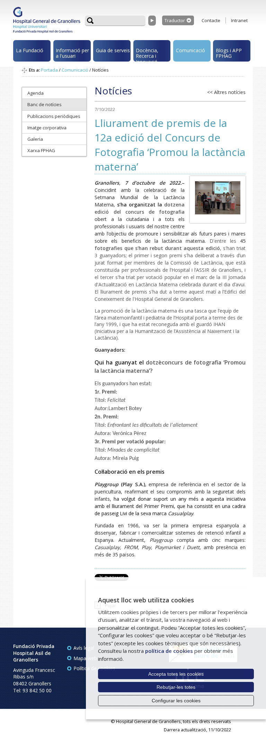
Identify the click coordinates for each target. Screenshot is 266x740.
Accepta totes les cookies (176, 674)
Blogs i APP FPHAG (229, 53)
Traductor (175, 20)
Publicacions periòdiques (53, 116)
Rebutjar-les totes (176, 687)
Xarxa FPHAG (41, 150)
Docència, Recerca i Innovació (147, 54)
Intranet (239, 20)
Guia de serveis (113, 50)
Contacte (211, 20)
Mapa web (85, 658)
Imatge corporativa (46, 127)
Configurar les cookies (176, 700)
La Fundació (29, 50)
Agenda (35, 93)
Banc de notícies (44, 104)
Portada (49, 70)
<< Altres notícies (226, 92)
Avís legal (83, 648)
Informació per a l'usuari (72, 53)
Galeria (35, 139)
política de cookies (169, 650)
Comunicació (190, 50)
